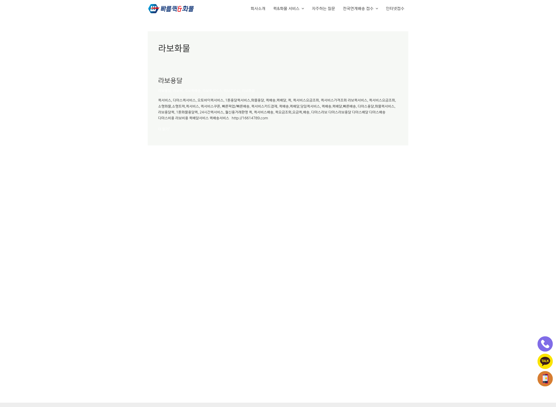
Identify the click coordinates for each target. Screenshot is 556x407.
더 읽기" (164, 128)
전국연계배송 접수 (358, 9)
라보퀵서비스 (212, 91)
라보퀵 (178, 91)
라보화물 (248, 91)
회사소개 (258, 9)
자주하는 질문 (323, 9)
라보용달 (170, 80)
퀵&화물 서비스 (286, 9)
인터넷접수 (395, 9)
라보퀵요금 (232, 91)
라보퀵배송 (192, 91)
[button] (302, 8)
